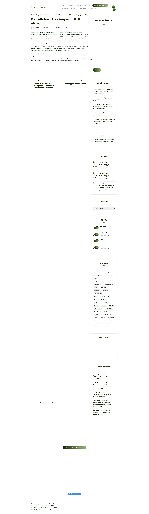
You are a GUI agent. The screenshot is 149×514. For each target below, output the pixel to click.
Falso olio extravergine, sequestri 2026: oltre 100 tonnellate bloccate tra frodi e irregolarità (104, 121)
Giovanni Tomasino (108, 284)
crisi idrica (96, 278)
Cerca (94, 64)
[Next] (105, 252)
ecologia (103, 278)
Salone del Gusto (108, 314)
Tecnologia (65, 8)
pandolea (111, 305)
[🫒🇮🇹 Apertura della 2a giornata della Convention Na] (107, 415)
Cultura (73, 8)
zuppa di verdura (99, 226)
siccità (95, 317)
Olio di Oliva (96, 302)
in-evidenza (103, 287)
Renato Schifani (97, 314)
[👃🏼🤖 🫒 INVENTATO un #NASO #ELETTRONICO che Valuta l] (85, 459)
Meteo (91, 59)
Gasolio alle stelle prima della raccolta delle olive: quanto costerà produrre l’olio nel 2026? (104, 99)
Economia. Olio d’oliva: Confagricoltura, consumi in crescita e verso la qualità (44, 86)
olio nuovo (96, 305)
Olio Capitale (103, 299)
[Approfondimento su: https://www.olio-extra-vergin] (41, 469)
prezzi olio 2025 (108, 308)
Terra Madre (106, 323)
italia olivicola (97, 290)
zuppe (96, 227)
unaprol (104, 326)
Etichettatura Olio (47, 27)
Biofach (108, 272)
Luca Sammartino (98, 293)
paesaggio (104, 305)
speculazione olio (108, 320)
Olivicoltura (87, 5)
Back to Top (113, 506)
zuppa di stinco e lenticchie (103, 246)
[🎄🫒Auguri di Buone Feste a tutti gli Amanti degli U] (63, 432)
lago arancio (105, 290)
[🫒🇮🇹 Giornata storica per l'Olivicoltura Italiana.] (85, 418)
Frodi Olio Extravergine (99, 281)
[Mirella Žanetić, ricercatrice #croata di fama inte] (107, 441)
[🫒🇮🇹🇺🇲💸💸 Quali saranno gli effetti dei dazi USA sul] (107, 465)
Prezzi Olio (70, 5)
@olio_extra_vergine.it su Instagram (74, 447)
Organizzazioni (83, 8)
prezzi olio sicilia (97, 311)
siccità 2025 (102, 317)
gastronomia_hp (97, 284)
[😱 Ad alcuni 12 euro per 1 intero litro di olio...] (85, 430)
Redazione (37, 27)
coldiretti (104, 275)
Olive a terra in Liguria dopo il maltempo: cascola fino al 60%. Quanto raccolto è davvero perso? (102, 106)
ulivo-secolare (97, 326)
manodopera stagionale (99, 296)
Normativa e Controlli (100, 5)
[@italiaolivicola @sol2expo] (63, 484)
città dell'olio (96, 275)
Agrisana (96, 270)
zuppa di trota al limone (102, 233)
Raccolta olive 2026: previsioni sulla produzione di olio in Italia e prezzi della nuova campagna (103, 91)
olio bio (95, 299)
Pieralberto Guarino (98, 308)
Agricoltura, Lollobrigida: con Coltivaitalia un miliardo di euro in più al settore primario (102, 394)
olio (108, 296)
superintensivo (97, 323)
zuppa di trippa (99, 239)
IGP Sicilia (96, 287)
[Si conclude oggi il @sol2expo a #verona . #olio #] (41, 487)
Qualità (79, 5)
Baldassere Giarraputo (99, 272)
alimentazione (104, 270)
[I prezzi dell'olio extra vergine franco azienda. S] (63, 412)
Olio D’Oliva (104, 302)
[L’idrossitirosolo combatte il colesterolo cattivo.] (63, 464)
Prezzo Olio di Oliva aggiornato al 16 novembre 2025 (104, 164)
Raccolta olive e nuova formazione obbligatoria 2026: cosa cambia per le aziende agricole (106, 186)
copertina (111, 275)
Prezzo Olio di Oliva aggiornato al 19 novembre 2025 (104, 175)
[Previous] (103, 252)
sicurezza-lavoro (97, 320)
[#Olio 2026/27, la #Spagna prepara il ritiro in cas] (41, 412)
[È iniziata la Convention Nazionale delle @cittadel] (41, 436)
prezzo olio (106, 311)
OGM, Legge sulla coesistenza (75, 84)
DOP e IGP (93, 8)
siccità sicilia (111, 317)
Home (63, 5)
